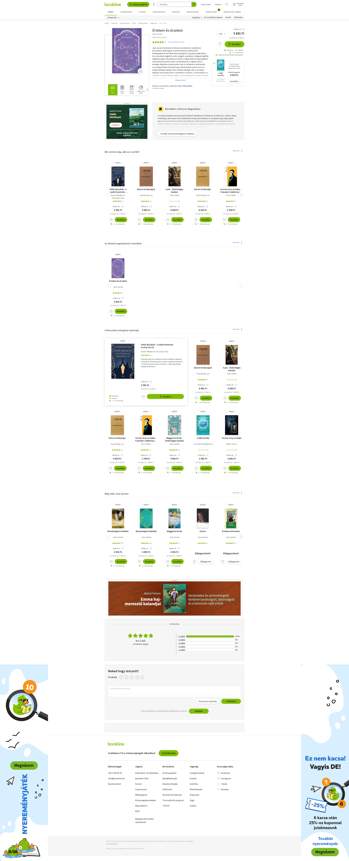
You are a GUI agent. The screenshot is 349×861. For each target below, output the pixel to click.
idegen (203, 505)
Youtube (224, 789)
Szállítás (194, 784)
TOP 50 (166, 805)
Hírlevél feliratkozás (172, 794)
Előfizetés (238, 17)
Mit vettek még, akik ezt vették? (122, 151)
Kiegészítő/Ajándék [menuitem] (232, 12)
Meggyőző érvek (174, 531)
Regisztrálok (206, 4)
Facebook (225, 773)
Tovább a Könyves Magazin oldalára (177, 133)
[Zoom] (141, 71)
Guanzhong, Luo (146, 195)
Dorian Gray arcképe (231, 438)
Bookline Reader (170, 784)
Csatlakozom (168, 753)
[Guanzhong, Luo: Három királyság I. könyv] (202, 176)
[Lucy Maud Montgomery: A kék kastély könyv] (203, 425)
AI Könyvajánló (140, 4)
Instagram (226, 778)
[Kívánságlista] (226, 4)
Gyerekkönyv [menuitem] (126, 12)
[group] (112, 89)
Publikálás (231, 701)
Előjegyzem (205, 561)
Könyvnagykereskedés (145, 800)
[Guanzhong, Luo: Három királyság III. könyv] (146, 176)
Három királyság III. (146, 189)
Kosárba (236, 44)
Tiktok (224, 784)
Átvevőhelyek (196, 789)
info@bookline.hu (116, 778)
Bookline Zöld (141, 778)
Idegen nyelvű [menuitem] (193, 12)
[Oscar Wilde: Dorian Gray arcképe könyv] (231, 176)
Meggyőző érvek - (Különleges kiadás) (174, 439)
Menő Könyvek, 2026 (159, 37)
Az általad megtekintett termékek (123, 243)
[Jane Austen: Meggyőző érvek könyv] (174, 425)
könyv (118, 163)
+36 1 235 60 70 (115, 773)
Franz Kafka (174, 195)
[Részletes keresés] (153, 4)
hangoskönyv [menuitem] (159, 12)
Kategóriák (112, 17)
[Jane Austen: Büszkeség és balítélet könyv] (118, 518)
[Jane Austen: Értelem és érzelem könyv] (127, 50)
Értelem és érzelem (118, 281)
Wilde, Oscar (231, 444)
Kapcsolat (194, 794)
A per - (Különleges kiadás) (174, 190)
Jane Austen (118, 287)
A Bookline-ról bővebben (147, 773)
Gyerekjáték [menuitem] (213, 11)
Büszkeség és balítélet (118, 531)
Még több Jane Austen (117, 493)
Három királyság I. (202, 189)
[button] (147, 89)
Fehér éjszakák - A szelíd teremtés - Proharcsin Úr (118, 190)
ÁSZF (137, 811)
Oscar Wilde (231, 195)
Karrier (138, 784)
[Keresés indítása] (194, 4)
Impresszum (141, 789)
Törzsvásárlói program (213, 17)
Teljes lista (236, 151)
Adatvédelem (141, 805)
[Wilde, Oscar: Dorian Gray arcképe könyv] (231, 425)
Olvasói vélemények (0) (176, 42)
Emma (203, 531)
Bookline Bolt (114, 784)
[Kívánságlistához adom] (220, 43)
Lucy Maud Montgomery (203, 444)
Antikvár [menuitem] (176, 12)
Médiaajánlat (141, 794)
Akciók (228, 17)
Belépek (218, 4)
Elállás (193, 805)
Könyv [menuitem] (110, 12)
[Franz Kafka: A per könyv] (174, 176)
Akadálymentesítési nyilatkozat (144, 820)
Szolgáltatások (197, 773)
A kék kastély (203, 438)
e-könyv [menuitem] (142, 12)
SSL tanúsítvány (112, 844)
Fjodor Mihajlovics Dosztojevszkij (118, 196)
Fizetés (193, 778)
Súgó (192, 800)
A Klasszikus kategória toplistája (122, 330)
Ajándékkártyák (170, 778)
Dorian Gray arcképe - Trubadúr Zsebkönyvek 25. (231, 190)
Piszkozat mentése (207, 701)
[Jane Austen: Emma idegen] (203, 518)
